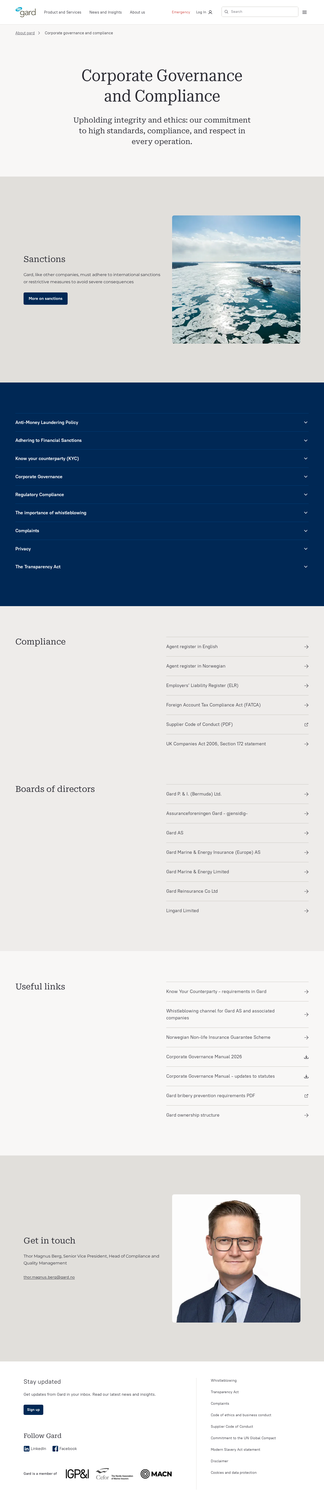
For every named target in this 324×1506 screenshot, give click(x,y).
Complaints (220, 1403)
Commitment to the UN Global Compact (243, 1438)
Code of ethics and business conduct (241, 1415)
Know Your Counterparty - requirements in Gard (216, 991)
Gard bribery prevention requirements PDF (210, 1095)
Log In (201, 12)
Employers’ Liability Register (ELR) (202, 685)
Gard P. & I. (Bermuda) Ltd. (194, 794)
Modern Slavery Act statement (235, 1449)
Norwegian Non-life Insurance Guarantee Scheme (218, 1037)
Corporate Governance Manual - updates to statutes (220, 1076)
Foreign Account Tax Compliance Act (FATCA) (213, 705)
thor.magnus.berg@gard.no (49, 1277)
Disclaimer (219, 1461)
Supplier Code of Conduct (232, 1426)
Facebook (68, 1448)
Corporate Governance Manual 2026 (204, 1057)
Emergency (181, 12)
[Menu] (304, 12)
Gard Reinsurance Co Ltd (192, 891)
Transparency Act (225, 1392)
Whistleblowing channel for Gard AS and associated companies (220, 1014)
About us (137, 12)
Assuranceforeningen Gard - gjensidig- (207, 813)
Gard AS (174, 833)
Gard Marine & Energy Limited (197, 872)
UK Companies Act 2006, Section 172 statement (216, 744)
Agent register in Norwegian (195, 666)
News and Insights (105, 12)
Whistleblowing (224, 1380)
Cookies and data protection (234, 1472)
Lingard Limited (182, 910)
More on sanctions (45, 298)
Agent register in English (192, 646)
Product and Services (62, 12)
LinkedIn (38, 1448)
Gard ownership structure (193, 1115)
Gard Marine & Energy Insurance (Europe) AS (213, 852)
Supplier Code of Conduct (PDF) (199, 724)
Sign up (33, 1409)
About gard (25, 33)
